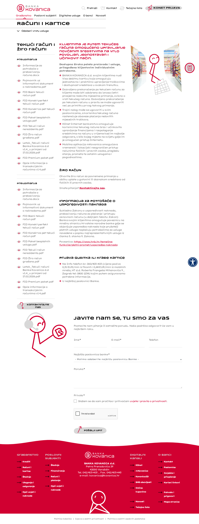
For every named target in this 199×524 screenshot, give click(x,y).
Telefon (153, 339)
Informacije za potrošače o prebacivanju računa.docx (32, 70)
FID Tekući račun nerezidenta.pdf (34, 127)
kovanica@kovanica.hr (104, 475)
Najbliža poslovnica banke (91, 354)
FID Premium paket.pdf (38, 157)
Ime (77, 339)
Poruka (79, 369)
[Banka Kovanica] (33, 7)
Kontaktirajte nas (92, 188)
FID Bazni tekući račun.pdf (33, 94)
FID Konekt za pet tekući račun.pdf (39, 111)
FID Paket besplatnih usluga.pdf (36, 119)
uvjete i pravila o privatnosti (148, 401)
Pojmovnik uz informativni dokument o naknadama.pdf (38, 83)
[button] (24, 15)
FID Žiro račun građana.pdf (32, 136)
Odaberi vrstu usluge (35, 30)
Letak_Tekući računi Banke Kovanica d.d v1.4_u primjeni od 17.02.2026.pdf (36, 147)
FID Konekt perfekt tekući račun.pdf (35, 102)
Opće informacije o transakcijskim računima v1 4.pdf (35, 166)
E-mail (116, 339)
